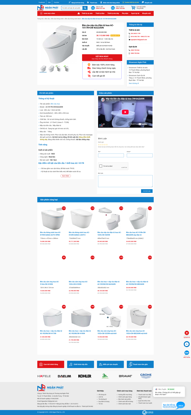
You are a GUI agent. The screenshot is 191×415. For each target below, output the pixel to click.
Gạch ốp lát (135, 13)
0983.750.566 (186, 356)
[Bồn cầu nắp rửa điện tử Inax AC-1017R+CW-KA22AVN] (43, 68)
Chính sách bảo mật (124, 404)
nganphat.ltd (187, 337)
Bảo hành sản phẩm (124, 399)
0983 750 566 (135, 50)
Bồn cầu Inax (55, 104)
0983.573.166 (145, 36)
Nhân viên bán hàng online (111, 2)
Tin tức (100, 404)
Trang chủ (78, 13)
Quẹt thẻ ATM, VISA (144, 401)
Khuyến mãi (148, 2)
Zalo (49, 2)
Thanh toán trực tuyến (145, 403)
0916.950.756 (135, 36)
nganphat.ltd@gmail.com (139, 39)
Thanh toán (93, 2)
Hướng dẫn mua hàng (125, 394)
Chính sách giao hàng (125, 397)
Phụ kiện (125, 13)
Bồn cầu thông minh (57, 19)
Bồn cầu (47, 19)
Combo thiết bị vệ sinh (132, 2)
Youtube (56, 2)
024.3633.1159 (135, 33)
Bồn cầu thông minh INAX (73, 19)
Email (129, 151)
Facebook (42, 2)
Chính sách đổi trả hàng (125, 401)
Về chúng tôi (102, 394)
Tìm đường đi (102, 399)
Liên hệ (100, 397)
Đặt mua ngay (102, 57)
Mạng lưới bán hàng (78, 2)
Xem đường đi (134, 83)
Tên (99, 151)
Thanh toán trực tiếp (144, 394)
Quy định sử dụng (103, 401)
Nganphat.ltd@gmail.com (49, 401)
